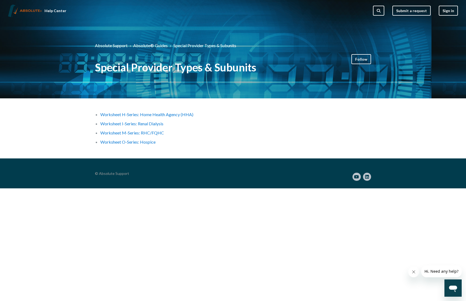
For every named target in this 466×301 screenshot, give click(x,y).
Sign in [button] (448, 10)
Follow (361, 59)
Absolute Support (111, 45)
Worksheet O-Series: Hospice (128, 141)
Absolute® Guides (150, 45)
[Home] (25, 11)
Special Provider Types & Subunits (204, 45)
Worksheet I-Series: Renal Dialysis (131, 123)
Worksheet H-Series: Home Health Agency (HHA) (146, 114)
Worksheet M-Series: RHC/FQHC (132, 132)
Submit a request (411, 10)
